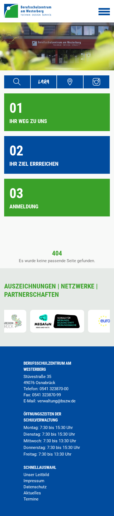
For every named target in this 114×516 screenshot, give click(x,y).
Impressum (34, 480)
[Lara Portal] (44, 81)
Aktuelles (32, 493)
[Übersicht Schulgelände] (70, 81)
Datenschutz (35, 486)
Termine (31, 499)
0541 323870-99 (46, 394)
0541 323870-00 (54, 388)
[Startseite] (27, 16)
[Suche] (17, 81)
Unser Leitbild (36, 474)
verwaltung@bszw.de (56, 401)
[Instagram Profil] (97, 81)
